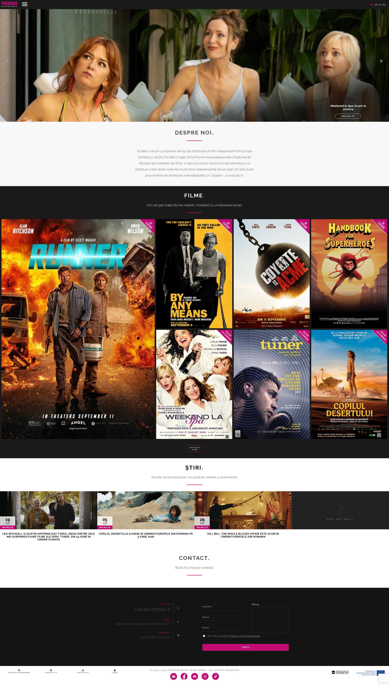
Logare (115, 672)
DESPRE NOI (194, 132)
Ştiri (194, 467)
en (376, 5)
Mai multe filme (195, 449)
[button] (381, 61)
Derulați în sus (51, 672)
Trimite (245, 647)
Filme (194, 195)
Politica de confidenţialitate (19, 672)
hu (380, 5)
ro (384, 5)
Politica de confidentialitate (245, 636)
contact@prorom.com (155, 637)
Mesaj (255, 604)
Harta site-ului (83, 672)
